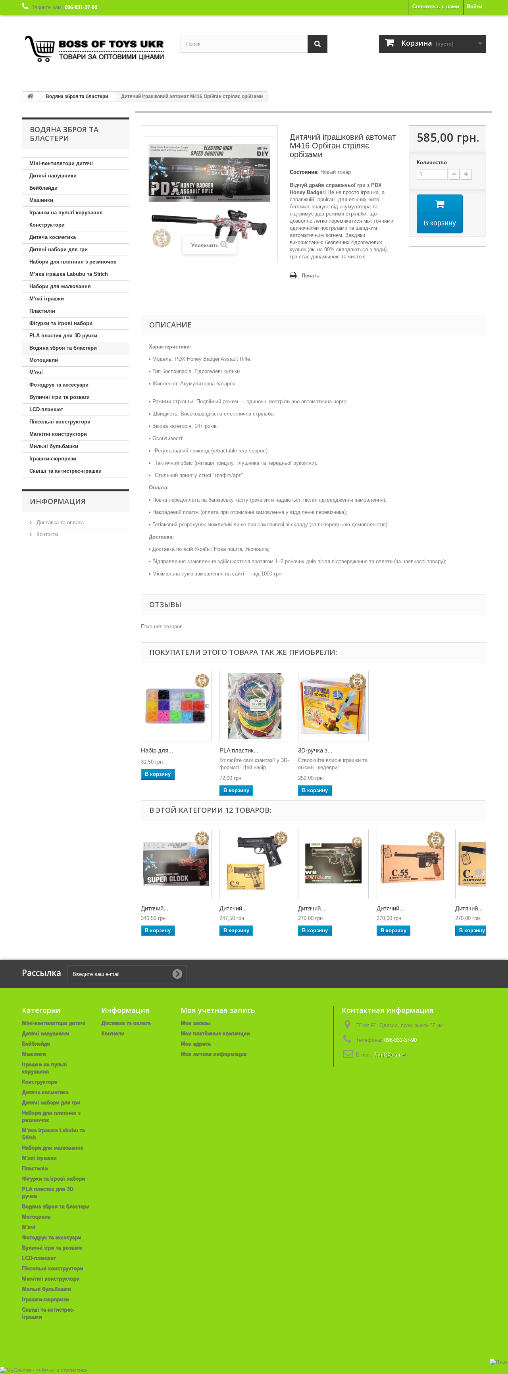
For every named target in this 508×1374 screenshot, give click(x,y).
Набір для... (157, 750)
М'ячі (36, 372)
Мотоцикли (43, 360)
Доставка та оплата (59, 522)
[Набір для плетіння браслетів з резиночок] (176, 706)
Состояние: (304, 172)
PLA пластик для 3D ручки (63, 336)
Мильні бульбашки (53, 446)
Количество (432, 162)
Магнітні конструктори (58, 434)
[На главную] (30, 97)
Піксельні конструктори (59, 422)
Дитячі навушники (53, 176)
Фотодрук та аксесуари (59, 385)
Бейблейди (43, 188)
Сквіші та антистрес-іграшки (65, 471)
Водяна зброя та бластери (63, 348)
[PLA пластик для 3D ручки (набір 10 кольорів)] (254, 706)
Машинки (41, 200)
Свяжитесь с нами (435, 7)
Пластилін (42, 311)
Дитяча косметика (52, 237)
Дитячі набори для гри (58, 249)
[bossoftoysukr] (95, 50)
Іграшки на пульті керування (66, 213)
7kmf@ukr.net (390, 1055)
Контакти (46, 534)
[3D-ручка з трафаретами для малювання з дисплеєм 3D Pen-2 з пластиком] (333, 706)
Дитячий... (154, 908)
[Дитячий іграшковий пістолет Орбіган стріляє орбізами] (176, 864)
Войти (474, 7)
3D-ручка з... (315, 750)
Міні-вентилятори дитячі (61, 163)
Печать (310, 276)
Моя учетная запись (218, 1010)
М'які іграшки (46, 299)
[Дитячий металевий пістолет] (254, 864)
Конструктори (47, 225)
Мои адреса (195, 1044)
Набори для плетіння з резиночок (72, 262)
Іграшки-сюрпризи (52, 459)
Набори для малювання (60, 286)
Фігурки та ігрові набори (60, 323)
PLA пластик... (238, 750)
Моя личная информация (213, 1054)
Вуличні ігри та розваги (59, 397)
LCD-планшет (46, 409)
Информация (58, 501)
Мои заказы (195, 1023)
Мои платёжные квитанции (215, 1033)
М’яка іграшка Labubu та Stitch (68, 274)
